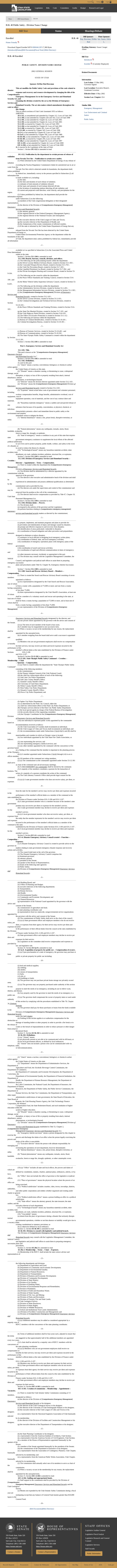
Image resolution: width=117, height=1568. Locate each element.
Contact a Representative (47, 1552)
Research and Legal (96, 8)
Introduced (88, 60)
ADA (100, 1565)
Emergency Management (93, 108)
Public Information (94, 1553)
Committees (64, 8)
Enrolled (87, 64)
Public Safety (89, 119)
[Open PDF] (93, 60)
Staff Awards (90, 1549)
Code (55, 8)
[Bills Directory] (50, 50)
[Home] (21, 8)
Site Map (75, 1565)
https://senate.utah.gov (14, 1546)
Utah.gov (111, 1565)
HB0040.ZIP (37, 47)
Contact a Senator (14, 1552)
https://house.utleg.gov (44, 1546)
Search (90, 2)
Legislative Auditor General (95, 1530)
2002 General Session (23, 19)
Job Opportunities (60, 1565)
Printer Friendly (12, 42)
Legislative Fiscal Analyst (94, 1534)
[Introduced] (12, 50)
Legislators (39, 8)
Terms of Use (88, 1565)
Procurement (24, 1565)
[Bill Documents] (28, 50)
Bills (47, 8)
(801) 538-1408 (20, 1544)
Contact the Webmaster (41, 1565)
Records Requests (8, 1565)
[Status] (19, 50)
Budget (83, 8)
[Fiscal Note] (39, 50)
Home (10, 19)
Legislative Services (92, 1545)
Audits (74, 8)
